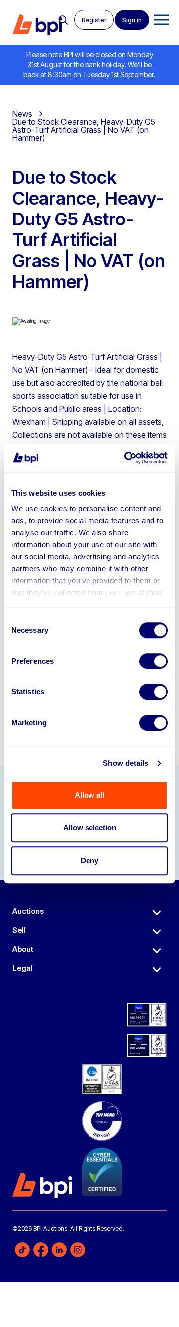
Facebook (40, 1249)
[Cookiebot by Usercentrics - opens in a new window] (126, 457)
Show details (125, 763)
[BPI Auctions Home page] (37, 25)
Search (63, 20)
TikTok (22, 1249)
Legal (22, 968)
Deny (89, 860)
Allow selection (89, 827)
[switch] (153, 661)
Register (94, 20)
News (22, 114)
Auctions (28, 911)
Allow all (89, 795)
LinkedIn (59, 1249)
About (22, 949)
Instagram (77, 1249)
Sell (19, 930)
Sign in (132, 20)
